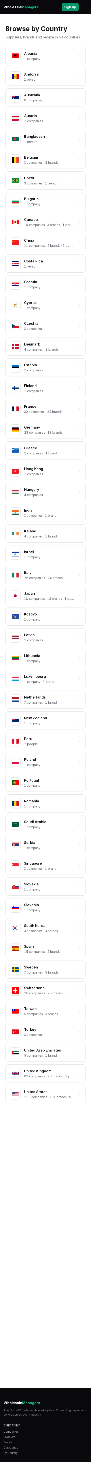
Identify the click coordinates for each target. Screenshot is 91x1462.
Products (9, 1437)
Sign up (70, 7)
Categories (11, 1447)
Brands (8, 1442)
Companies (11, 1431)
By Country (11, 1452)
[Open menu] (84, 7)
